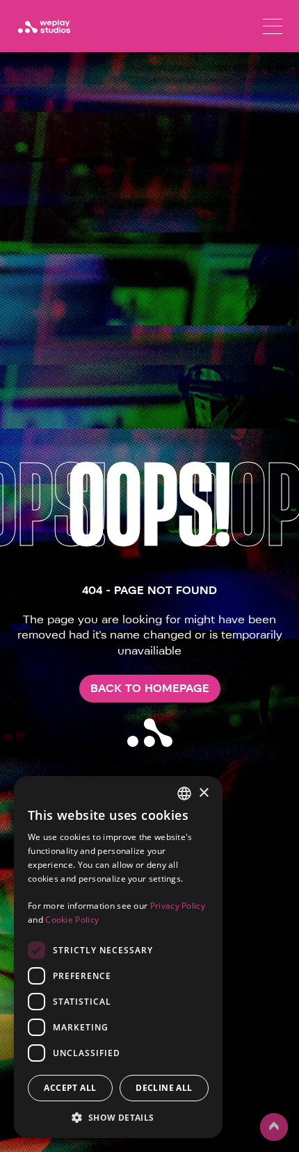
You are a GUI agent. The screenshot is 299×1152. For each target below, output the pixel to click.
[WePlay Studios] (44, 26)
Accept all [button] (70, 1088)
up (268, 1140)
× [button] (203, 793)
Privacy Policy (177, 906)
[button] (118, 1117)
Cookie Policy (72, 919)
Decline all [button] (164, 1088)
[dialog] (118, 957)
